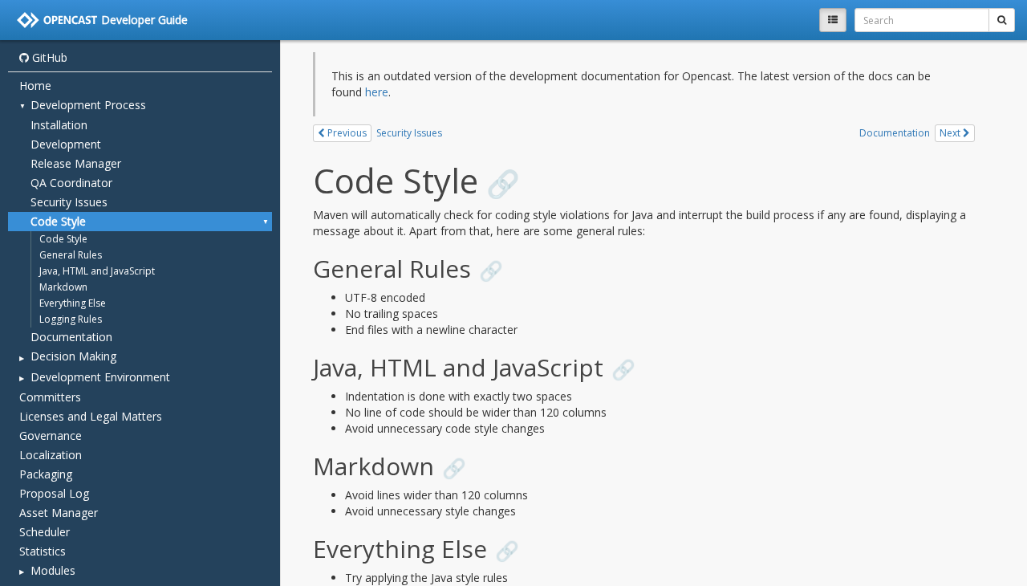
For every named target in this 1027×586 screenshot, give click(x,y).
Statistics (42, 551)
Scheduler (44, 531)
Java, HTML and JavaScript (97, 271)
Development (65, 144)
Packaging (45, 474)
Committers (50, 397)
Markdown (63, 287)
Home (35, 85)
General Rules (70, 255)
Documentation (71, 336)
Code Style (58, 221)
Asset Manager (58, 512)
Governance (50, 435)
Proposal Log (54, 493)
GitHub (48, 57)
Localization (50, 454)
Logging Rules (70, 319)
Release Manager (75, 163)
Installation (58, 124)
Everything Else (72, 303)
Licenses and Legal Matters (90, 416)
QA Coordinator (71, 182)
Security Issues (69, 202)
